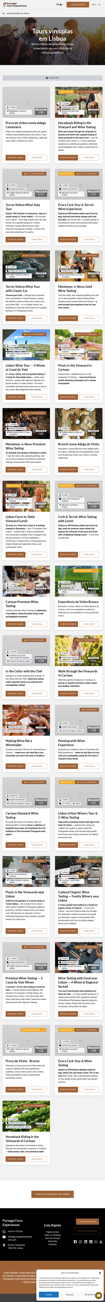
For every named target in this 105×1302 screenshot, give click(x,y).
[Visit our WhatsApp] (96, 1241)
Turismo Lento (29, 1282)
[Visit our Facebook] (75, 1241)
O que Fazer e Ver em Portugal (32, 1272)
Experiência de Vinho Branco (78, 602)
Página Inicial (52, 1232)
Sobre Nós (52, 1241)
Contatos (52, 1244)
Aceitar (49, 1294)
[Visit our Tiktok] (90, 1241)
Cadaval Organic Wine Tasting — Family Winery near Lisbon (78, 896)
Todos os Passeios (52, 1235)
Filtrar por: (53, 78)
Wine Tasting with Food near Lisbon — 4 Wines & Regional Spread (78, 982)
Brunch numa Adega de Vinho (78, 444)
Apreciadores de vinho (18, 13)
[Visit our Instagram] (80, 1241)
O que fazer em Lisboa (25, 1275)
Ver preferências (91, 1294)
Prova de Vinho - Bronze (23, 1061)
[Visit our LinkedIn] (85, 1241)
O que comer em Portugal (25, 1279)
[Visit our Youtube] (101, 1241)
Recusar (70, 1294)
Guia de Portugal (52, 1238)
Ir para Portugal (11, 1272)
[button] (100, 1273)
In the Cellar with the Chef (24, 671)
